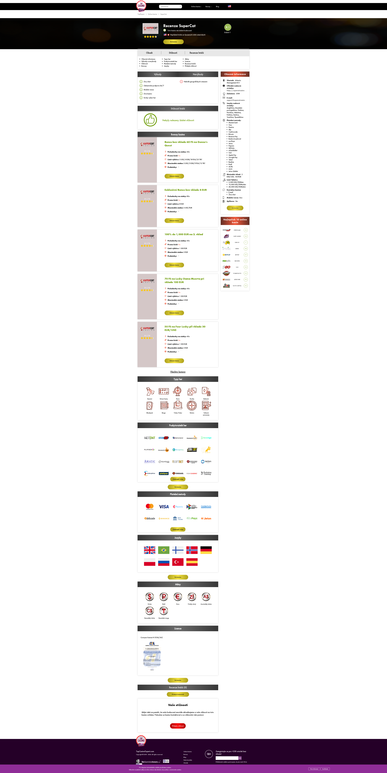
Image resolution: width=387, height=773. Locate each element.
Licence (187, 61)
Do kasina (173, 42)
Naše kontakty (188, 760)
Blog (217, 6)
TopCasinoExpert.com (145, 751)
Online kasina (195, 6)
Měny (187, 59)
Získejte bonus (174, 176)
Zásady (186, 763)
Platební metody (170, 63)
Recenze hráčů (190, 63)
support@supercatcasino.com (237, 100)
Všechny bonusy (178, 371)
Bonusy (208, 6)
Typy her (167, 59)
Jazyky (166, 66)
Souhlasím (325, 769)
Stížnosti (144, 63)
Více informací (314, 769)
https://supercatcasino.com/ (238, 90)
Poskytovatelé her (170, 61)
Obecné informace (148, 59)
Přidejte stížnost (191, 66)
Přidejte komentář (178, 694)
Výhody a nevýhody (148, 61)
